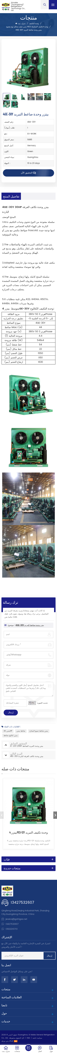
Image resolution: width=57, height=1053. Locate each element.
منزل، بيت (21, 23)
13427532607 (22, 903)
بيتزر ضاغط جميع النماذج (39, 731)
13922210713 (11, 929)
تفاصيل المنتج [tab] (11, 196)
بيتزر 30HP (8, 731)
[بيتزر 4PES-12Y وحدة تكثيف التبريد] (28, 803)
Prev (2, 815)
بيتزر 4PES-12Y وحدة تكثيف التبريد (28, 832)
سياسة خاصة (37, 1038)
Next (55, 815)
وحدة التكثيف (34, 23)
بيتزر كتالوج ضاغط (11, 735)
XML (28, 1038)
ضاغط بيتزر (21, 731)
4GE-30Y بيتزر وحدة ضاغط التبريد (29, 625)
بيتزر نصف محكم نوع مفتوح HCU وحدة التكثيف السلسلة (27, 26)
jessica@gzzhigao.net (16, 919)
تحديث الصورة (42, 703)
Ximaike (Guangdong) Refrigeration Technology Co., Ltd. (18, 6)
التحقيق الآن (26, 173)
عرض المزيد (28, 852)
